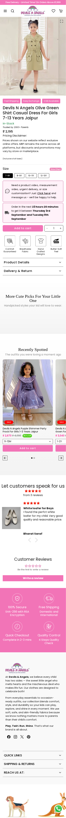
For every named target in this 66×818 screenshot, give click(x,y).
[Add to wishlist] (49, 422)
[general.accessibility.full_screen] (62, 21)
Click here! (44, 193)
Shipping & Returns (19, 764)
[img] (33, 491)
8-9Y (19, 175)
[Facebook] (8, 737)
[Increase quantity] (60, 228)
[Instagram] (15, 737)
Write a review (33, 578)
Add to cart (22, 228)
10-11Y (31, 175)
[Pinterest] (28, 737)
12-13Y (44, 175)
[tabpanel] (33, 410)
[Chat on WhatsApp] (58, 809)
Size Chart (56, 169)
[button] (5, 10)
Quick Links (13, 755)
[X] (22, 737)
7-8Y (7, 175)
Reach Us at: (14, 772)
